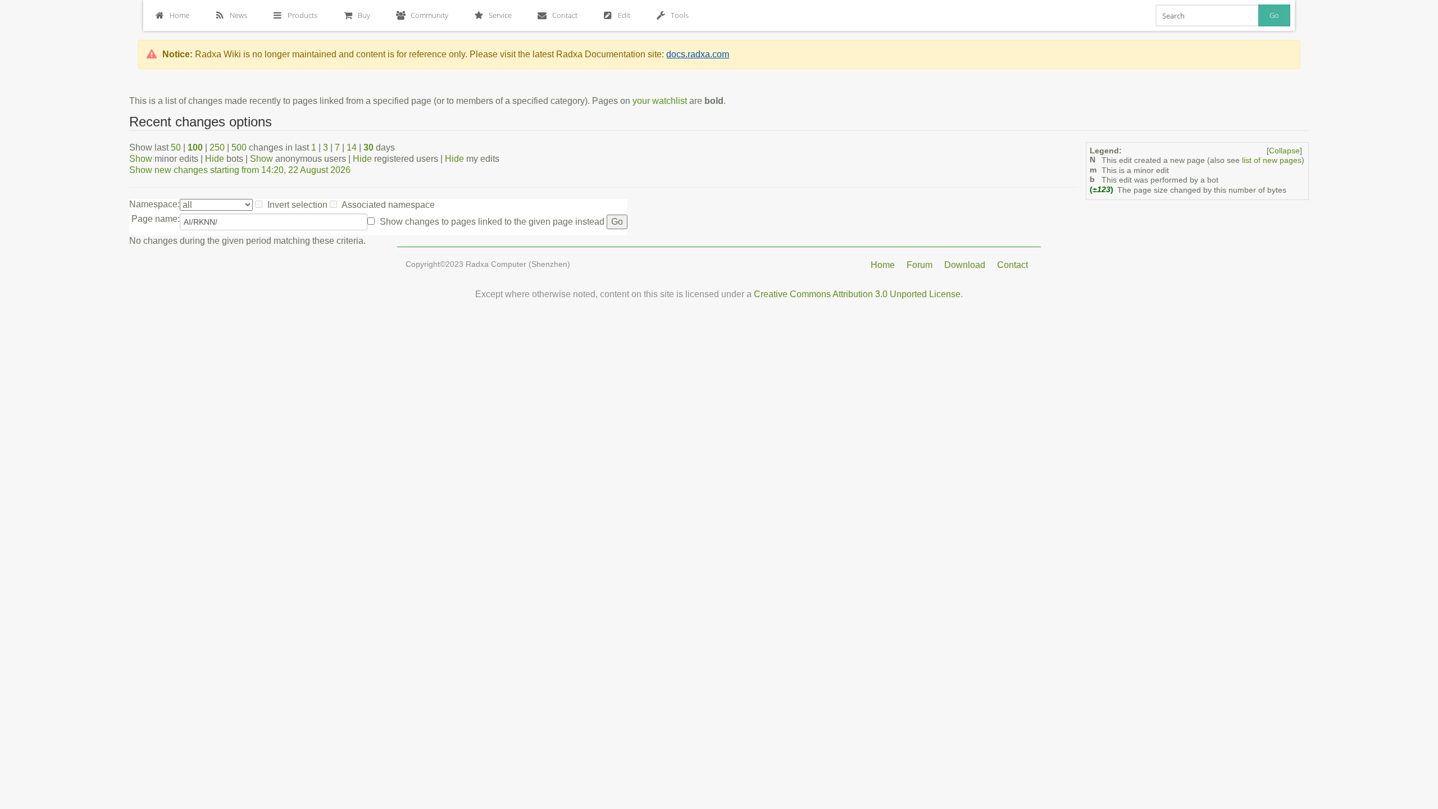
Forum (919, 265)
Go (1274, 15)
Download (964, 265)
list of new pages (1272, 160)
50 (176, 147)
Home (179, 15)
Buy (364, 15)
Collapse (1284, 151)
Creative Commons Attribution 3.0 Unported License (857, 294)
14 (352, 147)
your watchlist (659, 101)
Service (500, 15)
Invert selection (297, 205)
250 (217, 147)
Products (302, 15)
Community (429, 15)
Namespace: (154, 204)
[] (1284, 151)
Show (140, 158)
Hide (214, 158)
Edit (624, 15)
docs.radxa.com (697, 54)
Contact (564, 15)
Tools (680, 15)
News (238, 15)
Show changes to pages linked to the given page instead (492, 221)
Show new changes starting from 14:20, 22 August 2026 (240, 170)
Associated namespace (388, 205)
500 (239, 147)
